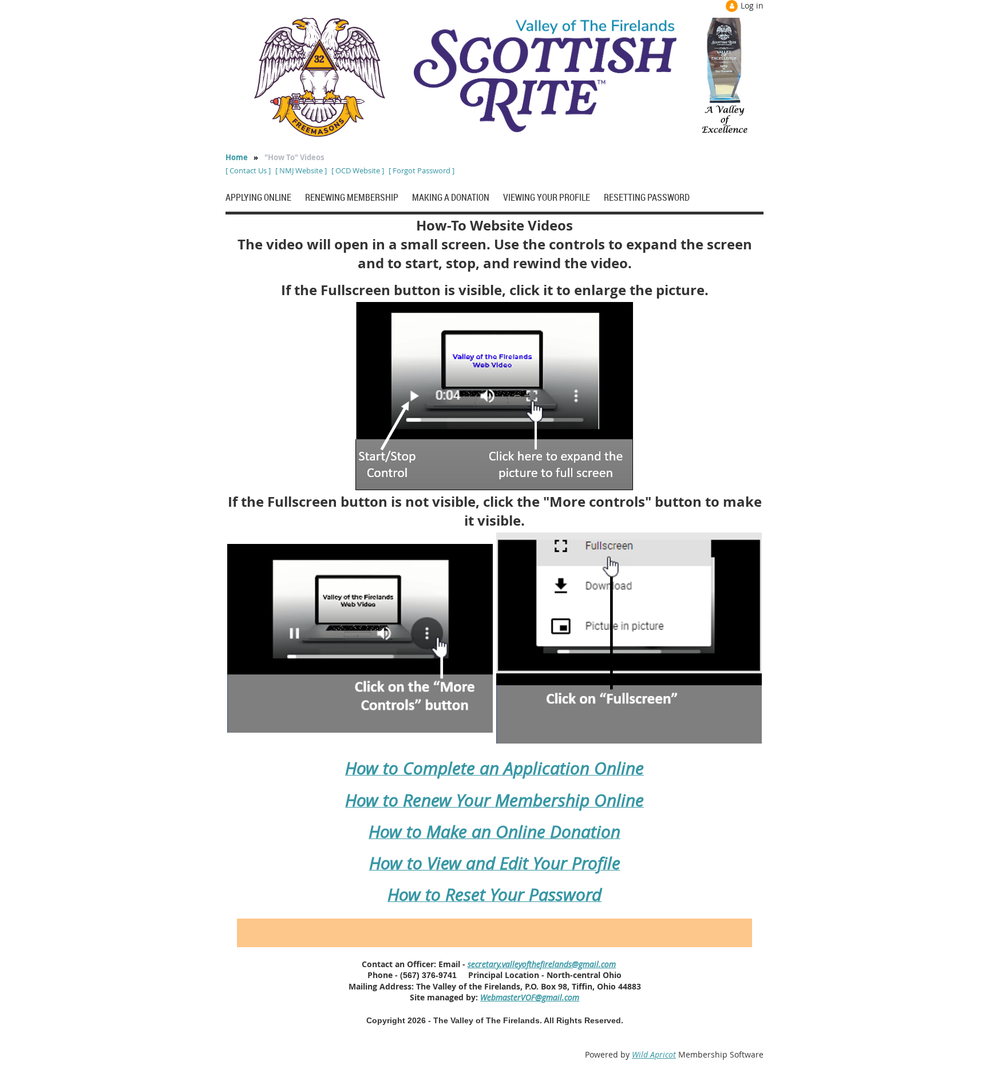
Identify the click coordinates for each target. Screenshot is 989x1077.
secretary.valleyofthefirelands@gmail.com (542, 964)
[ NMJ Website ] (301, 170)
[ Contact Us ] (248, 170)
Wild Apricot (654, 1054)
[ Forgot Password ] (421, 170)
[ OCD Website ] (357, 170)
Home (237, 157)
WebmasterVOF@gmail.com (529, 997)
